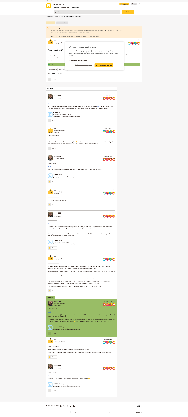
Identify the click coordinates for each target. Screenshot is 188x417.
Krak (60, 113)
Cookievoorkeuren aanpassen (83, 65)
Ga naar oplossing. (57, 64)
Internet (56, 16)
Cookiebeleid (101, 412)
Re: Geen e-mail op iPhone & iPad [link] (73, 16)
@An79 (49, 103)
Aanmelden (125, 4)
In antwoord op (53, 135)
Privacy (81, 412)
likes (61, 116)
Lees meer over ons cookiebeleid (78, 60)
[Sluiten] (120, 45)
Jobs (54, 412)
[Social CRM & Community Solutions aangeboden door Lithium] (139, 406)
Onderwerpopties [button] (61, 22)
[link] (51, 23)
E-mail (62, 16)
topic (98, 106)
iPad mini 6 (53, 73)
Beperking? (107, 412)
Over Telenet (49, 412)
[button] (138, 39)
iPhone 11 (60, 73)
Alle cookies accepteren (104, 65)
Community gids (75, 7)
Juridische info (66, 412)
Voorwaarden (59, 412)
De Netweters (58, 4)
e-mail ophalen (62, 69)
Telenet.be (50, 1)
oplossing (73, 116)
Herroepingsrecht (75, 412)
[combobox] (87, 12)
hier (90, 32)
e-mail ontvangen (53, 69)
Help (135, 4)
